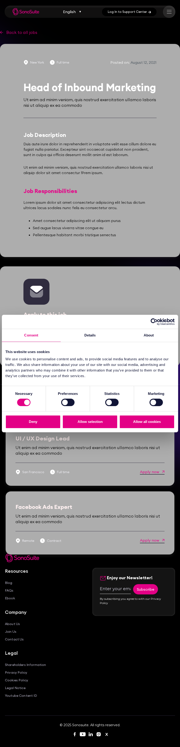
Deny (33, 422)
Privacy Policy (16, 673)
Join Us (10, 632)
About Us (12, 624)
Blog (8, 583)
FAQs (9, 591)
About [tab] (149, 335)
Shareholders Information (25, 665)
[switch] (68, 402)
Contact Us (14, 639)
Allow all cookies (147, 422)
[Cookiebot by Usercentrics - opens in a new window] (154, 321)
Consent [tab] (31, 335)
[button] (72, 11)
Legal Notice (15, 688)
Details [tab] (90, 335)
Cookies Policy (16, 680)
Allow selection (90, 422)
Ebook (10, 598)
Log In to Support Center (129, 12)
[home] (26, 11)
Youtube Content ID (21, 696)
